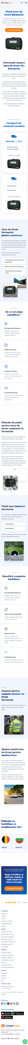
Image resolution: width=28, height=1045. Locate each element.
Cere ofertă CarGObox (14, 30)
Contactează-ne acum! (14, 888)
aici (13, 104)
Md (22, 2)
